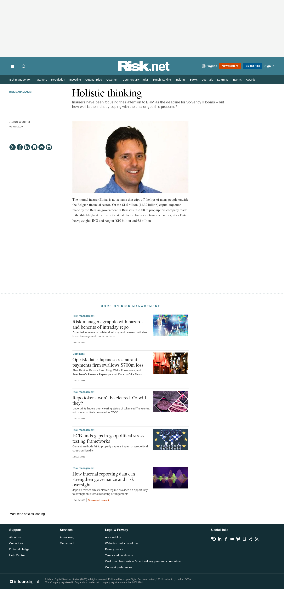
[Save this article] (34, 147)
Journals (207, 79)
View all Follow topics (213, 539)
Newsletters (230, 66)
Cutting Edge (93, 79)
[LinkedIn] (27, 147)
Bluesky (238, 539)
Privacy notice (114, 549)
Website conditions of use (122, 543)
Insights (180, 79)
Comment (78, 354)
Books (194, 79)
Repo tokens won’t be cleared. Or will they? (109, 400)
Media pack (67, 543)
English (212, 66)
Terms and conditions (119, 555)
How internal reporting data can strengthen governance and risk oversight (103, 479)
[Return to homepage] (144, 70)
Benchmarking (162, 79)
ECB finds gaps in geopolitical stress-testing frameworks (109, 438)
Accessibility (113, 537)
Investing (75, 79)
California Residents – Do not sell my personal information (143, 561)
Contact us (16, 543)
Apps (244, 539)
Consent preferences (118, 567)
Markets (42, 79)
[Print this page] (49, 147)
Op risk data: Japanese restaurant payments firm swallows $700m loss (108, 362)
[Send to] (41, 147)
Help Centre (17, 555)
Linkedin (219, 539)
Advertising (67, 537)
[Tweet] (12, 147)
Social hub (250, 539)
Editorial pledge (19, 549)
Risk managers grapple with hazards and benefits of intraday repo (108, 324)
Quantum (112, 79)
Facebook (226, 539)
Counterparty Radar (135, 79)
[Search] (24, 67)
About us (15, 537)
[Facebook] (20, 147)
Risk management (20, 79)
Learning (223, 79)
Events (237, 79)
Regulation (58, 79)
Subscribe (253, 66)
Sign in (269, 66)
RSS (256, 539)
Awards (250, 79)
